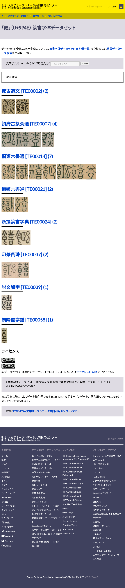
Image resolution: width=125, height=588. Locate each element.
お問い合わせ (8, 526)
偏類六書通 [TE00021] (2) (27, 189)
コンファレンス (8, 510)
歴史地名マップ (100, 505)
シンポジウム (7, 489)
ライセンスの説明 (86, 372)
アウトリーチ (7, 518)
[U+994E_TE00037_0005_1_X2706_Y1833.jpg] (23, 276)
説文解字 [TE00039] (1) (25, 287)
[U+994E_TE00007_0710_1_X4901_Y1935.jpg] (22, 145)
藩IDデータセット (40, 485)
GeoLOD (36, 546)
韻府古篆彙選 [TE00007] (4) (30, 123)
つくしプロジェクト (101, 464)
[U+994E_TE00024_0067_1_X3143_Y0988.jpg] (22, 244)
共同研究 (6, 472)
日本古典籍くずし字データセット (46, 460)
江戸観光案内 (38, 497)
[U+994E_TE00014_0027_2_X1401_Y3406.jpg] (49, 178)
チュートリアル (8, 497)
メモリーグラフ (99, 542)
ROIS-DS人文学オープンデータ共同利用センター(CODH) (46, 411)
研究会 (5, 501)
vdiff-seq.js (67, 512)
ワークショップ (8, 493)
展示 (4, 514)
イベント (5, 480)
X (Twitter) (9, 531)
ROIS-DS (80, 577)
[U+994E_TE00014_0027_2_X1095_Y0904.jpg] (22, 178)
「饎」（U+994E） (55, 15)
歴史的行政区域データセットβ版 (47, 530)
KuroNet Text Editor (72, 504)
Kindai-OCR (68, 533)
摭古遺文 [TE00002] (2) (25, 91)
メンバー (5, 464)
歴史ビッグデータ (101, 489)
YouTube (8, 541)
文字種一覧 (38, 15)
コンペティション (9, 505)
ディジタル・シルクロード (104, 551)
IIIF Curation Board (71, 496)
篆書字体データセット (18, 15)
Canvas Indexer (69, 521)
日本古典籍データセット (43, 456)
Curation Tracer (70, 525)
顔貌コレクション (39, 501)
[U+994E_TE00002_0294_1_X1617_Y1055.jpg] (22, 113)
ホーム (5, 456)
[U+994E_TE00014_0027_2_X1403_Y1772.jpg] (64, 178)
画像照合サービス (101, 526)
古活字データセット (41, 472)
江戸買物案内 (38, 493)
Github (7, 545)
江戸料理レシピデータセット (45, 476)
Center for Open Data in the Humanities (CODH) (50, 577)
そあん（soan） (99, 476)
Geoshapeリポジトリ (41, 526)
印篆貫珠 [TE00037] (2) (25, 254)
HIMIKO (97, 534)
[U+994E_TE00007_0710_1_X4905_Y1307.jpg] (9, 145)
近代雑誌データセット (42, 514)
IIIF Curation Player (71, 491)
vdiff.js (65, 508)
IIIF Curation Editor (71, 487)
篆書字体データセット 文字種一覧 (69, 48)
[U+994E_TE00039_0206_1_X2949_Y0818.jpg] (7, 309)
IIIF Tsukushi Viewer (72, 500)
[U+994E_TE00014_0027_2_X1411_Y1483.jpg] (77, 178)
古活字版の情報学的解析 (104, 480)
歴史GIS (97, 501)
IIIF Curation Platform (72, 463)
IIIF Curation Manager (73, 483)
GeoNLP (97, 521)
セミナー (5, 485)
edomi (96, 497)
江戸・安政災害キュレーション (45, 510)
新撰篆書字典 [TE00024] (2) (30, 221)
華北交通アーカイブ (102, 538)
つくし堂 (96, 472)
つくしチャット (99, 468)
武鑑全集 (36, 480)
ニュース (5, 468)
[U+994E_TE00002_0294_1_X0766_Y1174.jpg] (8, 113)
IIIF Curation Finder (71, 479)
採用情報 (6, 476)
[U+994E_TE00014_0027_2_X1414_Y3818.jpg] (90, 178)
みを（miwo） (98, 460)
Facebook (8, 536)
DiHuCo (96, 546)
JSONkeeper (68, 516)
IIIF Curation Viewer (72, 467)
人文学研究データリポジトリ (106, 555)
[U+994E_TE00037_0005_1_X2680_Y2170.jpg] (9, 276)
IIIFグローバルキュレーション (45, 505)
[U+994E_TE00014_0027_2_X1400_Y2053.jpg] (36, 178)
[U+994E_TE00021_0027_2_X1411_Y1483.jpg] (21, 211)
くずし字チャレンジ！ (102, 485)
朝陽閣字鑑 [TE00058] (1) (27, 319)
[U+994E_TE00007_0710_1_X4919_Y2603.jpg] (35, 145)
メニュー (112, 6)
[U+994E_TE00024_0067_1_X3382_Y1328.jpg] (8, 244)
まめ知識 (97, 559)
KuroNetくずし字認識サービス (107, 456)
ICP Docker (67, 529)
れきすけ (97, 530)
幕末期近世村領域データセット (46, 542)
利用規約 (6, 522)
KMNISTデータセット (42, 464)
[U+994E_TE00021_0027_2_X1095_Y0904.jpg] (8, 211)
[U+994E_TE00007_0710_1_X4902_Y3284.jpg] (48, 145)
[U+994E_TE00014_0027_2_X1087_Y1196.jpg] (8, 178)
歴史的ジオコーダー (102, 510)
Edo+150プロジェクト (103, 493)
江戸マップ (37, 489)
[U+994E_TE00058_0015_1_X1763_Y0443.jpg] (4, 342)
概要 (4, 460)
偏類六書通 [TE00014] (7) (27, 156)
